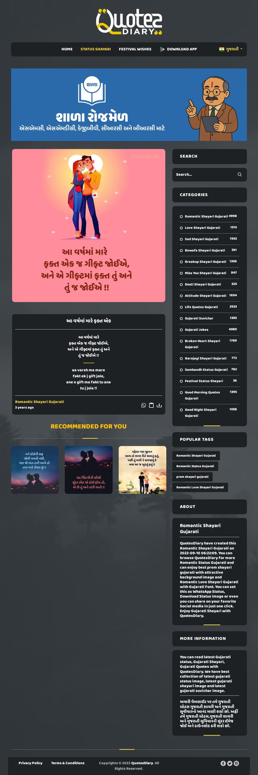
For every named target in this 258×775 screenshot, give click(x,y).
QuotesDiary (142, 763)
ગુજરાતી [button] (232, 49)
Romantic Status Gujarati (195, 466)
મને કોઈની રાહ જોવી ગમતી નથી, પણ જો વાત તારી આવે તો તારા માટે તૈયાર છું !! (34, 470)
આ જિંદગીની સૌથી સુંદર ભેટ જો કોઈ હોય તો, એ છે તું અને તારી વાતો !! (89, 470)
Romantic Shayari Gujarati (39, 402)
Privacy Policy (30, 763)
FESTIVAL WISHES (135, 49)
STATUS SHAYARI (96, 49)
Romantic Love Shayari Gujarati (200, 487)
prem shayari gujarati (192, 476)
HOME (67, 49)
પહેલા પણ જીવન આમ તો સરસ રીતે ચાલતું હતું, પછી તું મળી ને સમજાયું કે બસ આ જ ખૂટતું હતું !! (142, 470)
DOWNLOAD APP (182, 49)
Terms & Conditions (67, 763)
